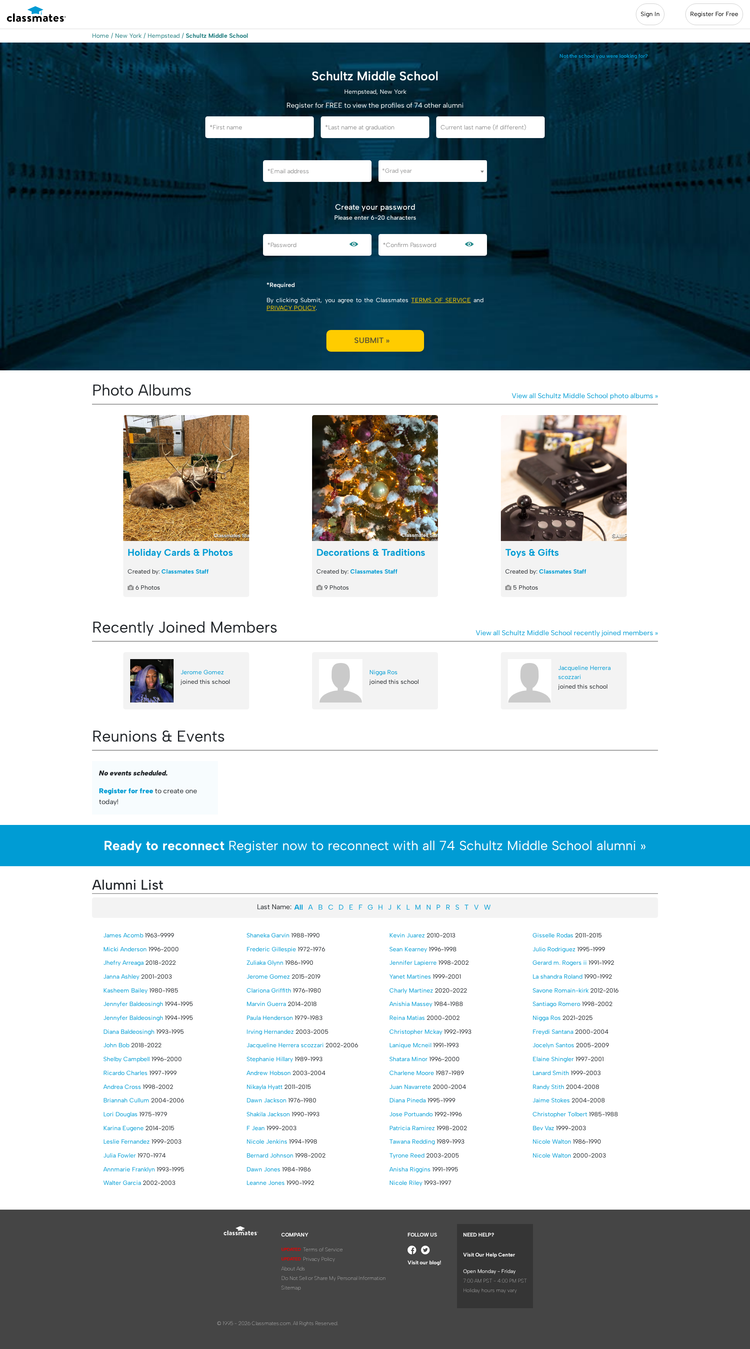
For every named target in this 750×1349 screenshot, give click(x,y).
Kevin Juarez (407, 935)
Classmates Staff (185, 571)
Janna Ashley (121, 976)
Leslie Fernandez (126, 1141)
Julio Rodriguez (554, 949)
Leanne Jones (266, 1183)
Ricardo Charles (125, 1073)
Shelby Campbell (126, 1059)
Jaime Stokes (551, 1100)
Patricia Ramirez (412, 1128)
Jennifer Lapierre (413, 962)
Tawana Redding (412, 1141)
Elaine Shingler (553, 1059)
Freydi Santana (553, 1032)
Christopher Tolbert (560, 1114)
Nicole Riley (405, 1183)
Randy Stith (548, 1087)
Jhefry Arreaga (123, 962)
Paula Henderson (270, 1018)
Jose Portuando (411, 1114)
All (298, 907)
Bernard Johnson (270, 1155)
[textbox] (432, 170)
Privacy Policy (291, 308)
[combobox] (432, 171)
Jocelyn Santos (553, 1045)
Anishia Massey (410, 1004)
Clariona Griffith (269, 990)
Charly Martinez (411, 990)
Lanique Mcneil (410, 1045)
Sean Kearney (408, 949)
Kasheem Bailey (125, 990)
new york (128, 36)
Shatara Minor (408, 1059)
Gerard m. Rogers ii (560, 962)
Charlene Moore (411, 1073)
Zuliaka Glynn (265, 962)
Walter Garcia (122, 1183)
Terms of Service (440, 300)
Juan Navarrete (410, 1087)
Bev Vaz (543, 1128)
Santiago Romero (556, 1004)
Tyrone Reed (406, 1155)
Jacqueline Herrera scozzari (584, 672)
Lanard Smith (551, 1073)
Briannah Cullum (126, 1100)
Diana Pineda (407, 1100)
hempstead (164, 36)
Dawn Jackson (266, 1100)
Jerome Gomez (202, 672)
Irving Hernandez (270, 1032)
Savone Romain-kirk (561, 990)
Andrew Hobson (269, 1073)
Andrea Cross (122, 1087)
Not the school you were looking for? (603, 56)
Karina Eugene (123, 1128)
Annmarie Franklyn (129, 1169)
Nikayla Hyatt (265, 1087)
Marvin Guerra (266, 1004)
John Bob (116, 1045)
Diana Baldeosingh (129, 1032)
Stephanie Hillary (270, 1059)
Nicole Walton (552, 1141)
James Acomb (123, 935)
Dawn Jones (263, 1169)
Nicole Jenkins (267, 1141)
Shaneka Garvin (268, 935)
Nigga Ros (383, 672)
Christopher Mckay (415, 1032)
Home (100, 36)
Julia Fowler (119, 1155)
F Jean (256, 1128)
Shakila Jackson (268, 1114)
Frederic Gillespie (271, 949)
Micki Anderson (125, 949)
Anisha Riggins (410, 1169)
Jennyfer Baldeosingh (133, 1004)
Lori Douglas (120, 1114)
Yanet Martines (410, 976)
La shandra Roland (557, 976)
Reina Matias (407, 1018)
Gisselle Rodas (553, 935)
